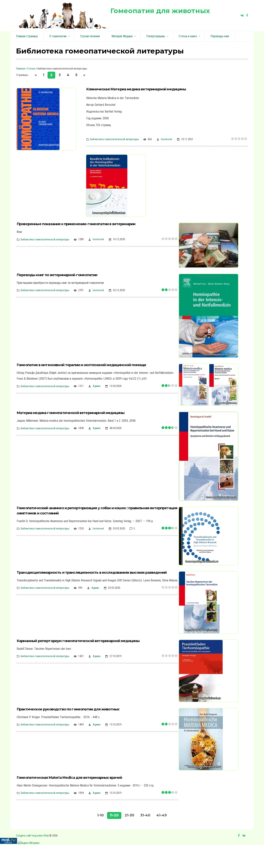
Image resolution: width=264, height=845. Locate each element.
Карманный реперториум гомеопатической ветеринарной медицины (78, 641)
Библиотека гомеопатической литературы (114, 139)
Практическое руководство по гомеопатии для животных (68, 709)
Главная (20, 68)
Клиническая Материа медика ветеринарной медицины (136, 89)
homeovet (166, 139)
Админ (96, 386)
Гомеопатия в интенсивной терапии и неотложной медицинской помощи (81, 365)
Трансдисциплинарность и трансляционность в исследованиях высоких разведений (92, 572)
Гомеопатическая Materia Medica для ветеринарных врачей (69, 777)
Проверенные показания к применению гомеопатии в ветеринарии (76, 224)
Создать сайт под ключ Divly (32, 835)
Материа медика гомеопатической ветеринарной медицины (70, 413)
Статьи (31, 68)
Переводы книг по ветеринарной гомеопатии (57, 275)
